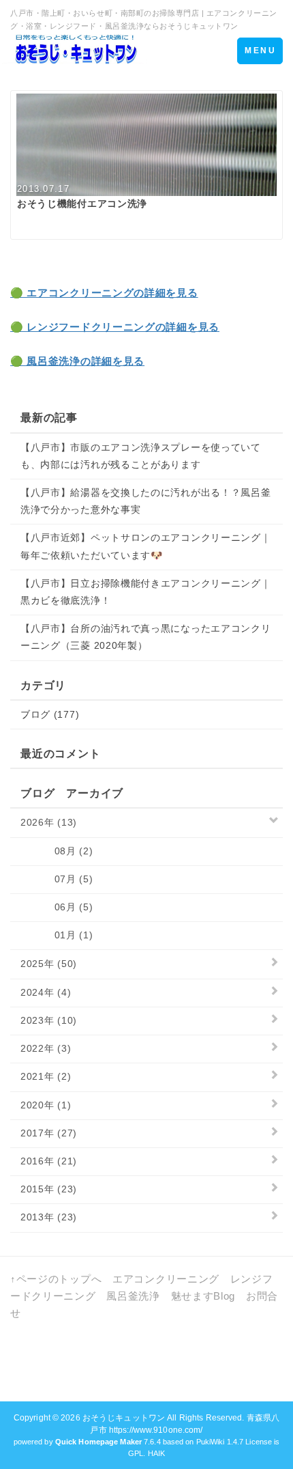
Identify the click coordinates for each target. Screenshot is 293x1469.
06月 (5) (56, 906)
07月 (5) (56, 878)
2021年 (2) (45, 1076)
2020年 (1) (45, 1105)
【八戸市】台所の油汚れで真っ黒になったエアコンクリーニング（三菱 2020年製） (145, 637)
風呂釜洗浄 (133, 1296)
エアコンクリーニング (165, 1279)
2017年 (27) (48, 1133)
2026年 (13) (48, 822)
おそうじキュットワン (123, 1418)
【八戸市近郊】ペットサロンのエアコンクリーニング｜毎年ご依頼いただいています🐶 (145, 546)
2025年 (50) (48, 963)
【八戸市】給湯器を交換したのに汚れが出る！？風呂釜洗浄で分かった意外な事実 (145, 501)
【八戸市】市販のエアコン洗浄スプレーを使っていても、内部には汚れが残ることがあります (140, 456)
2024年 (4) (45, 992)
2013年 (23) (48, 1217)
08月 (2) (56, 850)
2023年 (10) (48, 1020)
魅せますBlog (203, 1296)
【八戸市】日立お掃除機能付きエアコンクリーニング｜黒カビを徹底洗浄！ (145, 592)
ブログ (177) (49, 714)
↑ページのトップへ (56, 1279)
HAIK (156, 1453)
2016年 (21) (48, 1161)
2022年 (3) (45, 1048)
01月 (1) (56, 934)
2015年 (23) (48, 1189)
